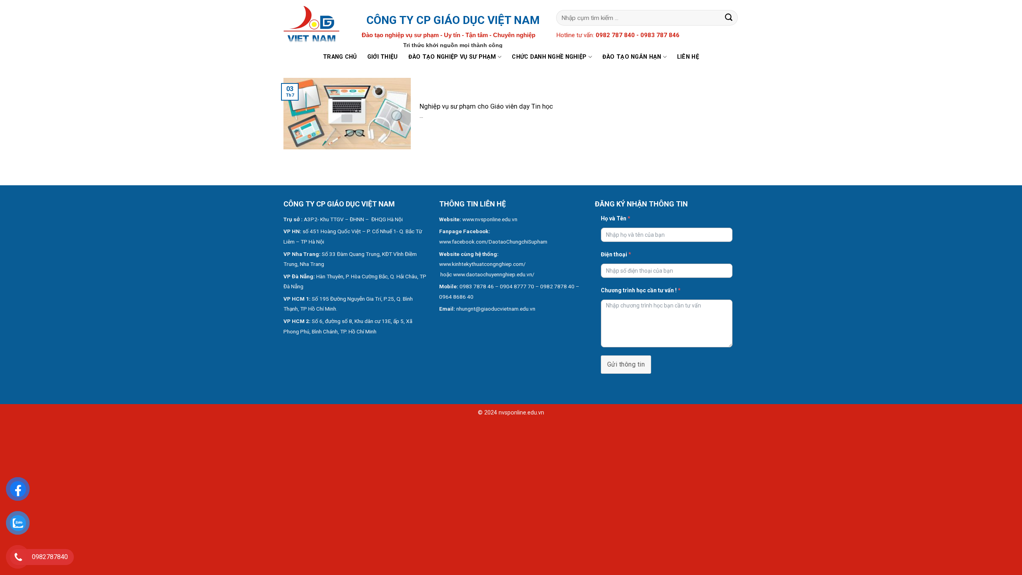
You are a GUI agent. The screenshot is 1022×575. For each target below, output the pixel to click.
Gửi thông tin (626, 364)
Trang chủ (340, 57)
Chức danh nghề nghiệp (549, 57)
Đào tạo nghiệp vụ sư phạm (452, 57)
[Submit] (729, 18)
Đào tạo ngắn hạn (632, 57)
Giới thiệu (382, 57)
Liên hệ (688, 57)
